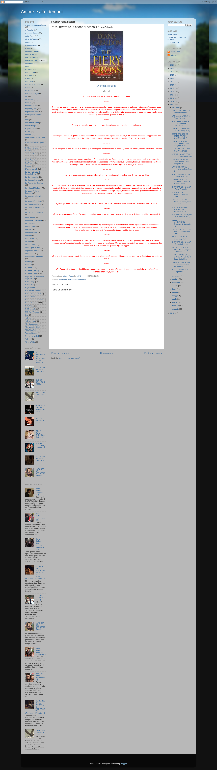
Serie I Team (30, 297)
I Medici (28, 135)
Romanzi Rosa (31, 274)
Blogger (124, 764)
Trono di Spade (31, 333)
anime (27, 42)
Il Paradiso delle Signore (35, 143)
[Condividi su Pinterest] (97, 276)
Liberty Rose (175, 52)
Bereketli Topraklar (32, 51)
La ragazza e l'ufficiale (34, 196)
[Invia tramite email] (88, 276)
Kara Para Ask (31, 160)
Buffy (27, 66)
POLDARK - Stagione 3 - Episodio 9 (40, 458)
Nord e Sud (29, 238)
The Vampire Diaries (33, 327)
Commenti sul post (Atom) (69, 358)
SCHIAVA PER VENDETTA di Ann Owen (180, 194)
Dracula (28, 103)
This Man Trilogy (31, 330)
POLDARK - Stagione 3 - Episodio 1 (40, 369)
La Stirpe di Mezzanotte (34, 207)
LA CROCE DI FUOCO (106, 86)
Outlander (63, 280)
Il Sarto (28, 151)
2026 (172, 65)
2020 (172, 85)
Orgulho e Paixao (32, 251)
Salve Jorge (30, 282)
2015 (172, 102)
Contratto (29, 81)
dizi (26, 96)
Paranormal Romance (77, 280)
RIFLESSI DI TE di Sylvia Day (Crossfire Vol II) (182, 216)
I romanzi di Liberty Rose (35, 138)
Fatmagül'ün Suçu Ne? (34, 115)
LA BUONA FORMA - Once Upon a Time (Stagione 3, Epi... (180, 143)
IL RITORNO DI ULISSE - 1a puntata (181, 271)
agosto (175, 286)
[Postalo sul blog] (90, 276)
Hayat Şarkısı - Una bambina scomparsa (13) (40, 544)
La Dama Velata (31, 177)
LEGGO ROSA (173, 42)
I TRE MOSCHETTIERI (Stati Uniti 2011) (181, 150)
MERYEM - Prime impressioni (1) (40, 677)
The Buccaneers (31, 324)
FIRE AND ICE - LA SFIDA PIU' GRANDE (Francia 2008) (181, 182)
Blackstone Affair (31, 57)
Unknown (173, 55)
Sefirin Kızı (29, 285)
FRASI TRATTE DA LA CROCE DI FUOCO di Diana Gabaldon (181, 257)
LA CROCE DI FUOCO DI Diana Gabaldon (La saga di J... (181, 264)
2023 (172, 75)
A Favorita (29, 30)
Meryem (28, 235)
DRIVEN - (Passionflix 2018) (40, 420)
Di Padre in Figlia (32, 93)
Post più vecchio (153, 353)
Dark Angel (29, 90)
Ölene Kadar (30, 244)
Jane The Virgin (31, 154)
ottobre (175, 279)
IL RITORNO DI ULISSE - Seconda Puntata (181, 243)
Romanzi (28, 268)
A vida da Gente (31, 33)
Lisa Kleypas (30, 223)
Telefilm (28, 318)
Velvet (27, 339)
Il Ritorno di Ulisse (32, 148)
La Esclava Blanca (32, 180)
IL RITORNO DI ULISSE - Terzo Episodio (181, 188)
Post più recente (60, 353)
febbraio (175, 306)
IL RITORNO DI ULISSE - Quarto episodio (181, 175)
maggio (175, 296)
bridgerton (29, 63)
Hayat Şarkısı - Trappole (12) (39, 492)
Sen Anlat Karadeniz (33, 291)
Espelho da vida (31, 112)
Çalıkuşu (28, 69)
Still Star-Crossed (32, 312)
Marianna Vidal (31, 232)
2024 (172, 72)
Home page (106, 353)
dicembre (176, 108)
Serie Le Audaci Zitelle (34, 300)
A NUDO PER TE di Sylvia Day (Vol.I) (179, 238)
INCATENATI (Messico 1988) (40, 395)
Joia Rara (29, 157)
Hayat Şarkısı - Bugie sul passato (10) (41, 651)
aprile (174, 299)
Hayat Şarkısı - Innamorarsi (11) (40, 517)
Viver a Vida (30, 342)
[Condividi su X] (92, 276)
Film (27, 120)
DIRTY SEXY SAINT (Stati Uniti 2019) (40, 434)
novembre (176, 276)
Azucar (28, 48)
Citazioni (28, 75)
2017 (172, 95)
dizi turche (29, 100)
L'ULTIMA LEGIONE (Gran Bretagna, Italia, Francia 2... (181, 202)
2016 (172, 98)
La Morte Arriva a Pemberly (32, 192)
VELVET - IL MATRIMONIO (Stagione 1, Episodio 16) (181, 223)
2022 (172, 78)
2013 (172, 313)
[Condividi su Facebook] (95, 276)
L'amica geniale (31, 169)
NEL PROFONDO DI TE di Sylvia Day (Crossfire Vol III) (181, 209)
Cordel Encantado (32, 84)
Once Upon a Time (32, 248)
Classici (28, 78)
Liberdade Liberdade (33, 220)
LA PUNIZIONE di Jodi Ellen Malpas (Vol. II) (181, 130)
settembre (176, 282)
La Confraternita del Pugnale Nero (33, 173)
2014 (172, 105)
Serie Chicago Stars (33, 294)
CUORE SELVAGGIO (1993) (40, 382)
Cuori (27, 87)
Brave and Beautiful (33, 60)
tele (26, 315)
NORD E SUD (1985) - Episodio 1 (40, 446)
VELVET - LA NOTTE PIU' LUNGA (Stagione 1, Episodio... (182, 250)
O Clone (28, 241)
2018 (172, 92)
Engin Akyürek (31, 109)
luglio (174, 289)
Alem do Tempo (31, 39)
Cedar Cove (30, 72)
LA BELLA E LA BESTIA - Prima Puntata (181, 117)
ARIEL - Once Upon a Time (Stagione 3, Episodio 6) (180, 123)
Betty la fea (29, 54)
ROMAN (28, 265)
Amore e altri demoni (42, 11)
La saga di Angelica (33, 201)
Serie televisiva (31, 303)
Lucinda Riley (30, 226)
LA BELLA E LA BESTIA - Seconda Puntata (181, 112)
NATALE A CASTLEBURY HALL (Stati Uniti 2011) (182, 155)
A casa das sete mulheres (35, 25)
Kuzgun (28, 166)
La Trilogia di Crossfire (34, 212)
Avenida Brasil (31, 45)
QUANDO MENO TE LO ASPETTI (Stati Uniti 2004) (181, 231)
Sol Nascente (30, 309)
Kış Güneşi (29, 163)
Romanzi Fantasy (32, 271)
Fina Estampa (30, 126)
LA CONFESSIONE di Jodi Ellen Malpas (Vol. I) (182, 169)
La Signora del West (33, 204)
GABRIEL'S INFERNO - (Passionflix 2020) (40, 409)
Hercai (27, 132)
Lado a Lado (30, 217)
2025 (172, 68)
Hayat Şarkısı (30, 129)
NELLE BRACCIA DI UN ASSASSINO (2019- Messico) (40, 357)
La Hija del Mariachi (33, 188)
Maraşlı (28, 229)
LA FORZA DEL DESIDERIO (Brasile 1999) (40, 473)
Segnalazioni (30, 288)
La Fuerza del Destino (34, 183)
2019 (172, 88)
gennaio (175, 309)
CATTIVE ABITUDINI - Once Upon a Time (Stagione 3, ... (180, 162)
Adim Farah (30, 36)
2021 (172, 82)
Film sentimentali (32, 123)
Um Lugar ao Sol (32, 336)
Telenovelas (30, 321)
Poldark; (28, 262)
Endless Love (30, 106)
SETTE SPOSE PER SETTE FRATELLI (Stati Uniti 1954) (180, 136)
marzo (175, 302)
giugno (175, 292)
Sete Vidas (29, 306)
